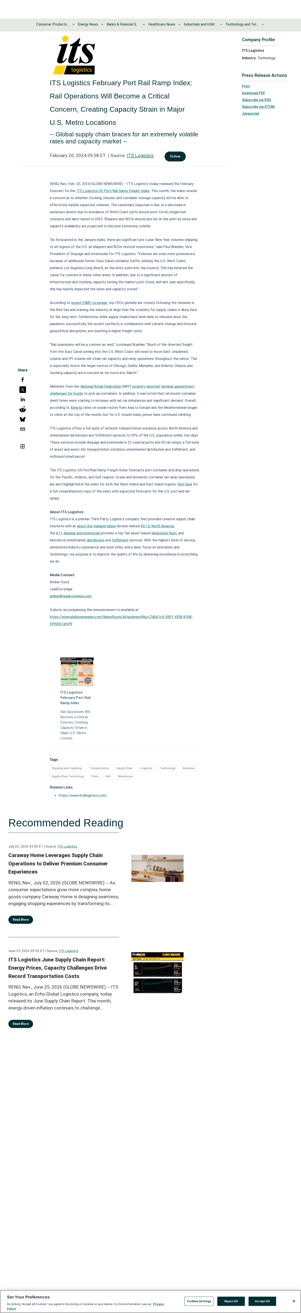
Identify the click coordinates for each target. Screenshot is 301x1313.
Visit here (184, 484)
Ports (95, 776)
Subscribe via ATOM (258, 107)
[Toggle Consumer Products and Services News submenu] (73, 24)
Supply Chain (124, 768)
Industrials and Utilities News (200, 24)
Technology (167, 768)
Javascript (250, 113)
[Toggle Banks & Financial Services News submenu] (144, 24)
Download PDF (253, 93)
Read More (21, 919)
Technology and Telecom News (241, 24)
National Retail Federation (100, 386)
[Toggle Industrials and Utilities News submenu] (221, 24)
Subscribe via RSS (256, 100)
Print (246, 86)
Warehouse (125, 776)
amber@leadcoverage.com (71, 596)
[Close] (294, 1301)
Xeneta (76, 408)
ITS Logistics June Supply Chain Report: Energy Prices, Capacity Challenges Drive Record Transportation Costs (57, 968)
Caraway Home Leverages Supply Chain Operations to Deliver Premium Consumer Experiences (58, 863)
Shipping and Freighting (67, 768)
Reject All (231, 1301)
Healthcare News (161, 24)
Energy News (88, 24)
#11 (59, 533)
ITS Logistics (140, 155)
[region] (150, 1301)
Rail (108, 776)
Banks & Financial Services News (123, 24)
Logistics (146, 768)
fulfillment (120, 540)
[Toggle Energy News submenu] (102, 24)
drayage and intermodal (81, 533)
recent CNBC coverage (89, 303)
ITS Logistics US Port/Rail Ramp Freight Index (113, 191)
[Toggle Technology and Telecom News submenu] (262, 24)
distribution (95, 540)
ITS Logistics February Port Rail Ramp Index (75, 697)
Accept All (262, 1301)
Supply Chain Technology (68, 776)
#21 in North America (157, 526)
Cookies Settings (199, 1301)
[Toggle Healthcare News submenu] (179, 24)
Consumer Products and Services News (52, 24)
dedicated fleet (164, 533)
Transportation (99, 768)
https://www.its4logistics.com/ (83, 795)
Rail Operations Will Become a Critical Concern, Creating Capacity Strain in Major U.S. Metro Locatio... (75, 725)
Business (189, 768)
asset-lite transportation (96, 526)
